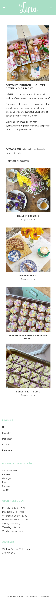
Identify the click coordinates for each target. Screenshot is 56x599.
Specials (17, 153)
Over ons (6, 444)
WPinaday (45, 596)
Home (5, 427)
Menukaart (7, 439)
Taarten (5, 490)
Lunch (9, 153)
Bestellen (41, 149)
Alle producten (29, 149)
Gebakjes (6, 478)
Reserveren (7, 450)
